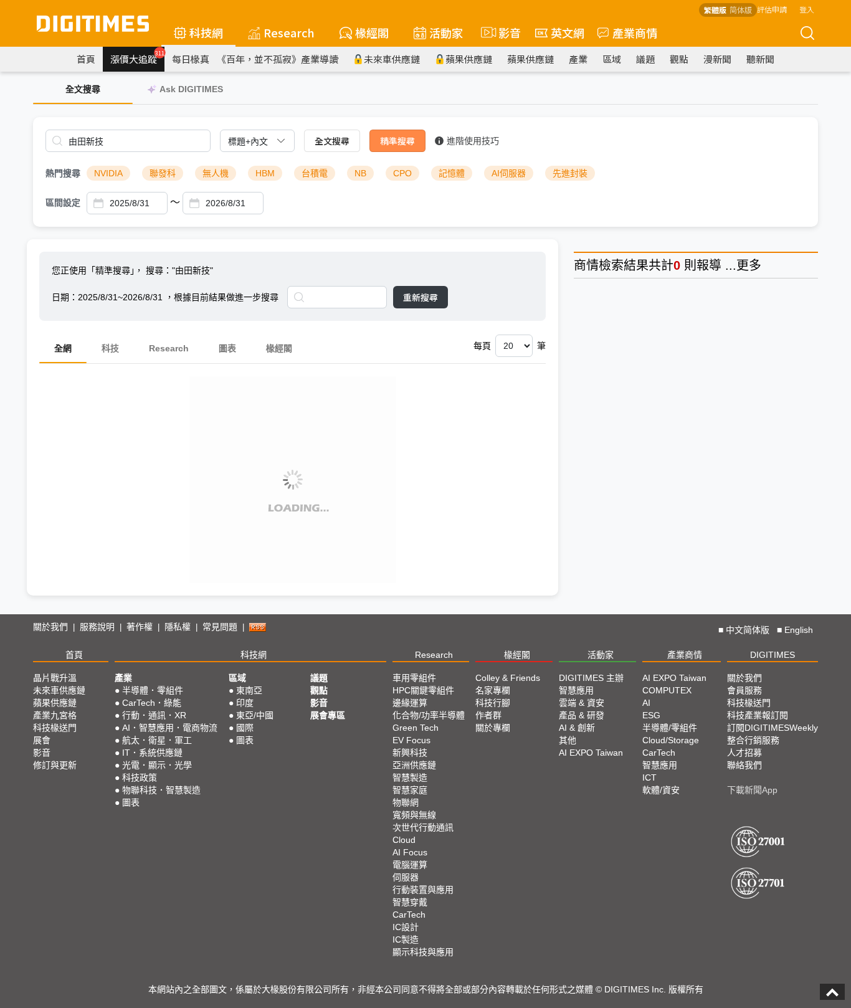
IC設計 (405, 927)
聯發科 (163, 173)
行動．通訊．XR (154, 715)
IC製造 (405, 939)
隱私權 (177, 627)
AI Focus (409, 852)
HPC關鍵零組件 (423, 690)
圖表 (227, 348)
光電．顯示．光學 (157, 765)
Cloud (404, 840)
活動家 (446, 32)
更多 (748, 265)
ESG (651, 715)
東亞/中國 (254, 715)
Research (289, 32)
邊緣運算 (409, 703)
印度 (245, 703)
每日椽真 (190, 58)
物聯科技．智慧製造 (161, 790)
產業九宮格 (55, 715)
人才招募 (744, 753)
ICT (649, 777)
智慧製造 (409, 777)
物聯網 (405, 802)
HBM (265, 173)
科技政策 (139, 777)
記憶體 (452, 173)
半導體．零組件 (152, 690)
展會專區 (327, 715)
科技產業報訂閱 (757, 715)
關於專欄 (492, 728)
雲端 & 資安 (581, 703)
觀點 (679, 58)
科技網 (206, 32)
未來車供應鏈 (392, 58)
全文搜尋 (332, 141)
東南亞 (249, 690)
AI (646, 703)
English (798, 630)
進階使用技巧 (473, 141)
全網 (63, 348)
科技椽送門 (55, 728)
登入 (806, 9)
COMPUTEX (667, 690)
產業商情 (634, 32)
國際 (245, 728)
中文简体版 (747, 630)
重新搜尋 (420, 297)
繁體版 (715, 9)
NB (360, 173)
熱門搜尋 (62, 173)
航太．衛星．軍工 (157, 740)
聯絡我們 (744, 765)
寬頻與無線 (414, 815)
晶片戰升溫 (55, 678)
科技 (110, 348)
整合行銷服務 (753, 740)
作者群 (488, 715)
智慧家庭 (409, 790)
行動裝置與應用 (423, 890)
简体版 (741, 9)
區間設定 (62, 202)
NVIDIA (108, 173)
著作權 (139, 627)
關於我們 (50, 627)
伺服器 (405, 877)
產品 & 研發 (581, 715)
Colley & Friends (507, 678)
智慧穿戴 (409, 902)
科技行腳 (492, 703)
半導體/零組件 (669, 728)
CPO (402, 173)
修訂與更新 (55, 765)
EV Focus (411, 740)
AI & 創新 (577, 728)
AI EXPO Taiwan (591, 753)
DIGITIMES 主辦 (591, 678)
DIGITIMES (772, 655)
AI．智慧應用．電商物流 (169, 728)
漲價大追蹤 (137, 57)
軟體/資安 (661, 790)
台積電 (315, 173)
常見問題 (219, 627)
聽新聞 (760, 58)
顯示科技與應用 (423, 952)
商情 (586, 265)
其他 (567, 740)
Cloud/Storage (670, 740)
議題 (645, 58)
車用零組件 (414, 678)
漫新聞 (717, 58)
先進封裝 (570, 173)
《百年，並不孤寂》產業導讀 (277, 58)
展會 (41, 740)
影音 (504, 32)
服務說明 (97, 627)
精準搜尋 (397, 141)
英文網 (567, 32)
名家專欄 (492, 690)
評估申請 (772, 9)
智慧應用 (576, 690)
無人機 (215, 173)
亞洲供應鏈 (414, 765)
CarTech (409, 915)
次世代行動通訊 (423, 827)
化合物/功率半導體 (428, 715)
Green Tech (415, 728)
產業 (578, 58)
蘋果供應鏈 (468, 58)
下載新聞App (752, 790)
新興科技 (409, 753)
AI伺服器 (509, 173)
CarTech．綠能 (151, 703)
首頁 (86, 58)
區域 (611, 58)
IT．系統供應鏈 (152, 753)
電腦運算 (409, 865)
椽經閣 (372, 32)
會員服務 (744, 690)
